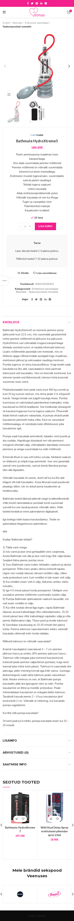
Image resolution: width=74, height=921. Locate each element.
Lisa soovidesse (46, 273)
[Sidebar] (4, 280)
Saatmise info (15, 764)
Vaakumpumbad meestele (17, 26)
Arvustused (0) (16, 752)
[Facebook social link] (28, 3)
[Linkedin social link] (41, 3)
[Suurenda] (9, 94)
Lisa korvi (45, 226)
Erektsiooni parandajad (36, 23)
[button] (17, 819)
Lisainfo (10, 740)
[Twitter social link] (32, 3)
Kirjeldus (11, 322)
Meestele (17, 23)
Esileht (6, 23)
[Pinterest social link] (36, 3)
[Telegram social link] (45, 3)
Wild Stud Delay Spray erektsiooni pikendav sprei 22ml (54, 831)
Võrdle (25, 273)
